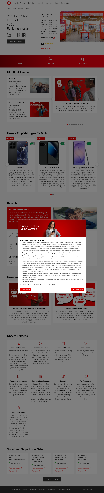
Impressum (52, 284)
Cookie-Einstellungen (40, 284)
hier (46, 246)
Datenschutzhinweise (25, 284)
